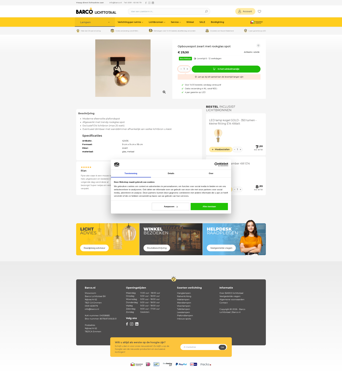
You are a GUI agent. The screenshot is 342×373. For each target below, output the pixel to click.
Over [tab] (211, 173)
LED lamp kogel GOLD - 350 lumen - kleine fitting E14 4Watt (232, 122)
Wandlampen (184, 302)
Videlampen (183, 299)
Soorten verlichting (189, 287)
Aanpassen (169, 206)
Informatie (226, 287)
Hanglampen (184, 293)
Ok (222, 347)
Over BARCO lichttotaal (231, 293)
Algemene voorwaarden (231, 299)
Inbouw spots (184, 318)
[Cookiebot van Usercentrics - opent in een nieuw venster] (216, 165)
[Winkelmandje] (262, 11)
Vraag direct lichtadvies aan (90, 2)
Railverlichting (184, 296)
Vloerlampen (183, 306)
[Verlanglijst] (259, 11)
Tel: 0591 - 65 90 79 (132, 2)
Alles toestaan (209, 206)
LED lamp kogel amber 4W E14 (229, 163)
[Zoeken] (206, 11)
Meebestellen (222, 149)
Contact (223, 302)
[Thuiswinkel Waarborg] (256, 22)
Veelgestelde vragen (229, 296)
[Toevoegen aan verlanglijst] (258, 45)
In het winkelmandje (228, 69)
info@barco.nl (115, 2)
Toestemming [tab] (131, 173)
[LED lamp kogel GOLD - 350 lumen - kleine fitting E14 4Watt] (218, 136)
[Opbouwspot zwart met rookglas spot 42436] (123, 68)
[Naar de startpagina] (96, 11)
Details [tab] (171, 173)
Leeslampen (183, 312)
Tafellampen (183, 309)
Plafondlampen (185, 315)
